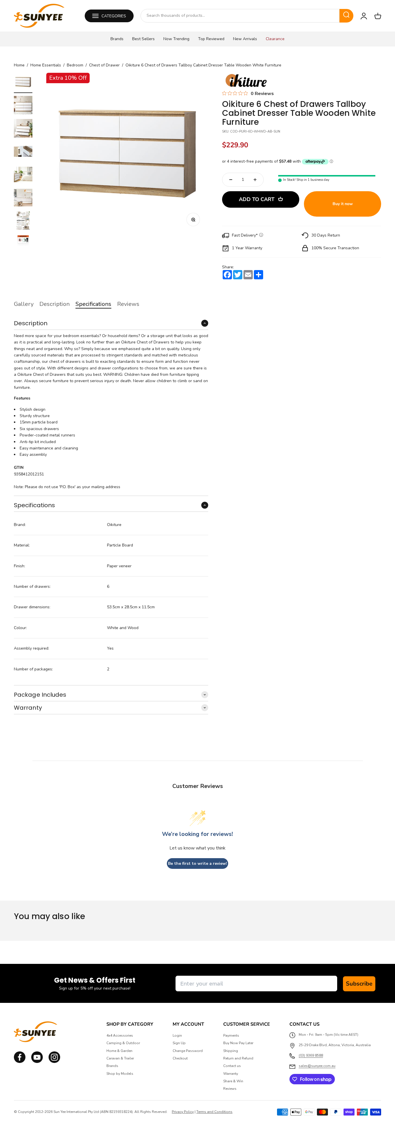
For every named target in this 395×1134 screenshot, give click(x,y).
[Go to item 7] (23, 221)
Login (177, 1035)
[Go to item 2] (23, 106)
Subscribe (359, 984)
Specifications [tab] (93, 304)
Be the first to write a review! (197, 863)
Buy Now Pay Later (238, 1043)
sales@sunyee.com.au (317, 1066)
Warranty (230, 1073)
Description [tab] (54, 304)
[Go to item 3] (23, 129)
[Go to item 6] (23, 198)
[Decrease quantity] (230, 179)
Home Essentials (45, 65)
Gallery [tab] (24, 304)
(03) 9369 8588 (311, 1055)
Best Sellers (143, 39)
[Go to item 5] (23, 175)
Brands (116, 39)
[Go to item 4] (23, 152)
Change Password (188, 1051)
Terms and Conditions (214, 1111)
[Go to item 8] (23, 245)
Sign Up (179, 1043)
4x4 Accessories (119, 1035)
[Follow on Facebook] (19, 1061)
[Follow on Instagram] (37, 1061)
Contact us (232, 1066)
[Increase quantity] (255, 179)
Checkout (180, 1058)
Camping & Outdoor (123, 1043)
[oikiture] (246, 81)
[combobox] (240, 15)
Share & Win (233, 1081)
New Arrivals (245, 39)
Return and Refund (238, 1058)
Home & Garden (119, 1051)
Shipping (230, 1051)
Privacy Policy (183, 1111)
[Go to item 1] (23, 83)
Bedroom (75, 65)
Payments (231, 1035)
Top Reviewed (211, 39)
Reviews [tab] (128, 304)
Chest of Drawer (104, 65)
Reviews (230, 1088)
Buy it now (343, 204)
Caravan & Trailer (120, 1058)
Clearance (275, 39)
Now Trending (176, 39)
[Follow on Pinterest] (54, 1061)
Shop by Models (119, 1073)
